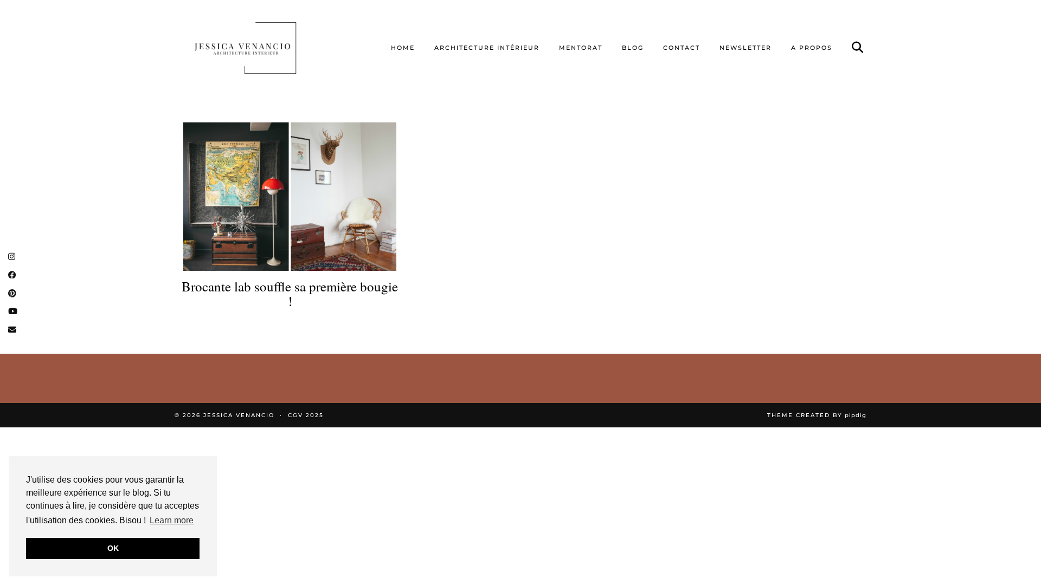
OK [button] (113, 548)
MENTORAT (580, 47)
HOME (403, 47)
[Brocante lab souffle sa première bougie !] (290, 196)
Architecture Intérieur (486, 47)
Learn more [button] (172, 520)
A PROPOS (811, 47)
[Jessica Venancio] (259, 47)
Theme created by (816, 415)
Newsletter (745, 47)
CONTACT (681, 47)
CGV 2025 (306, 415)
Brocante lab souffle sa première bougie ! (290, 294)
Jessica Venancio (238, 415)
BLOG (633, 47)
